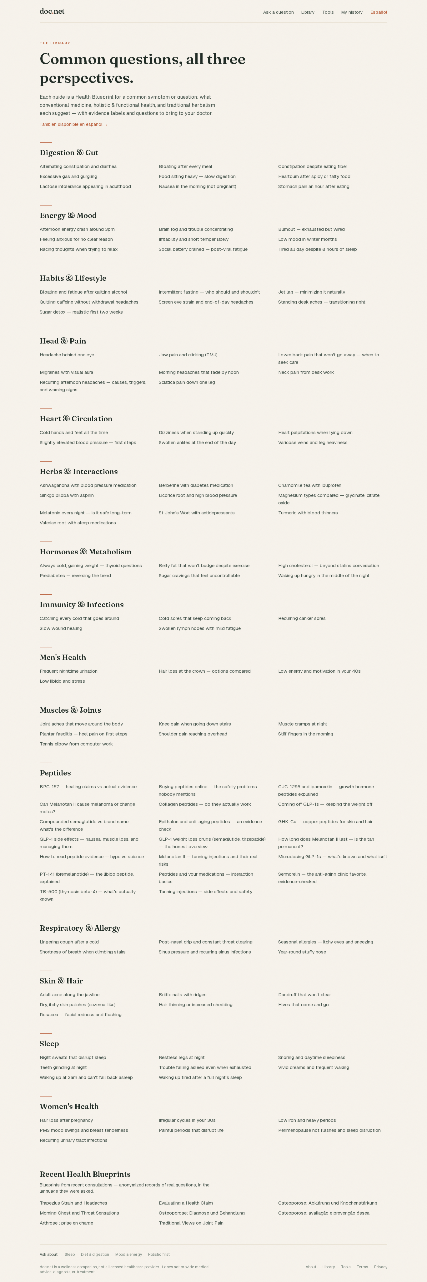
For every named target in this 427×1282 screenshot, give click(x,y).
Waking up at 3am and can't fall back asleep (86, 1077)
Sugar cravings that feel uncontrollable (199, 575)
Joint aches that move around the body (81, 724)
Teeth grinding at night (63, 1067)
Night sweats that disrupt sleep (73, 1057)
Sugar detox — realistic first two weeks (81, 312)
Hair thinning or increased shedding (196, 1004)
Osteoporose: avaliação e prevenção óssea (323, 1213)
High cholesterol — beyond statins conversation (328, 565)
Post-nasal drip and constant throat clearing (206, 942)
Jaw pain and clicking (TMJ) (188, 355)
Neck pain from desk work (306, 372)
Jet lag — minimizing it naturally (311, 292)
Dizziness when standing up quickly (196, 432)
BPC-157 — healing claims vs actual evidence (88, 786)
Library (308, 12)
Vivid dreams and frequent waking (313, 1067)
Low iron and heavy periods (307, 1120)
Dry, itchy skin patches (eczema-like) (78, 1004)
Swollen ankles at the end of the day (197, 442)
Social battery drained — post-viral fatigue (203, 249)
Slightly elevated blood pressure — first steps (88, 442)
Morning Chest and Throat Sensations (79, 1213)
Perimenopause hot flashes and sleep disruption (329, 1130)
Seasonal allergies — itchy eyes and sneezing (325, 942)
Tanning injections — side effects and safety (205, 891)
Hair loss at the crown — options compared (205, 671)
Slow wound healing (61, 628)
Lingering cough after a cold (69, 942)
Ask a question (278, 12)
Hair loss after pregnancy (66, 1120)
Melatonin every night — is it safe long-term (86, 513)
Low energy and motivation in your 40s (319, 671)
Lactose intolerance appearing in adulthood (85, 186)
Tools (328, 12)
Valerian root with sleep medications (78, 523)
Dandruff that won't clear (304, 994)
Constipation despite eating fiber (312, 166)
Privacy (380, 1267)
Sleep (70, 1254)
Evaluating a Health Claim (186, 1203)
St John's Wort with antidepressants (197, 513)
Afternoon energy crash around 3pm (77, 229)
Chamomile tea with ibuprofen (309, 485)
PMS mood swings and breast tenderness (84, 1130)
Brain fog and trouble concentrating (196, 229)
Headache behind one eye (67, 355)
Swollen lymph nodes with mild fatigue (200, 628)
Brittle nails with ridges (183, 994)
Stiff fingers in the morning (305, 734)
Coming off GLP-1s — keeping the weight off (325, 804)
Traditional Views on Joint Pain (191, 1223)
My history (352, 12)
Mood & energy (128, 1254)
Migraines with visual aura (66, 372)
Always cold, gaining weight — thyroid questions (91, 565)
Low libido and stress (62, 681)
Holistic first (159, 1254)
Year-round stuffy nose (302, 952)
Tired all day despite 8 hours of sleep (317, 249)
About (311, 1267)
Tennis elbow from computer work (76, 744)
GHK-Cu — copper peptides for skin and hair (325, 821)
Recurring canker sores (302, 618)
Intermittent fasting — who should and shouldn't (209, 292)
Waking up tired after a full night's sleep (200, 1077)
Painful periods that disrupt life (191, 1130)
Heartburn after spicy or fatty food (314, 176)
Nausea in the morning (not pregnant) (197, 186)
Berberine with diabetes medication (196, 485)
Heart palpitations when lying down (315, 432)
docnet (52, 11)
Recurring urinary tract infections (74, 1140)
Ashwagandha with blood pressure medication (88, 485)
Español (378, 12)
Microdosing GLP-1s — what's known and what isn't (332, 856)
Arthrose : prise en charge (66, 1223)
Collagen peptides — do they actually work (205, 804)
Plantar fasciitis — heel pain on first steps (84, 734)
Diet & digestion (95, 1254)
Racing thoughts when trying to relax (79, 249)
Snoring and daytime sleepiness (311, 1057)
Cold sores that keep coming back (195, 618)
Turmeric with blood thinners (308, 513)
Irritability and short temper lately (194, 239)
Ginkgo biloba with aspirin (67, 495)
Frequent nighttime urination (69, 671)
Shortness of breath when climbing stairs (83, 952)
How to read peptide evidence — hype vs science (92, 856)
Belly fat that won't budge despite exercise (204, 565)
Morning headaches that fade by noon (199, 372)
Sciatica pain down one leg (187, 382)
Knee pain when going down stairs (195, 724)
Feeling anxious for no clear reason (76, 239)
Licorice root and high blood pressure (198, 495)
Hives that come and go (303, 1004)
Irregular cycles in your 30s (187, 1120)
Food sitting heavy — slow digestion (197, 176)
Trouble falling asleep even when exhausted (205, 1067)
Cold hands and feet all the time (74, 432)
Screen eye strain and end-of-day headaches (206, 302)
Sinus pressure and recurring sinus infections (205, 952)
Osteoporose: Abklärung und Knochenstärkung (327, 1203)
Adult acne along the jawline (69, 994)
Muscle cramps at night (302, 724)
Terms (362, 1267)
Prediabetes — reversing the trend (75, 575)
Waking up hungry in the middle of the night (323, 575)
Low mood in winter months (307, 239)
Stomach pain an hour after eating (313, 186)
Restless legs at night (182, 1057)
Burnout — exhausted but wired (311, 229)
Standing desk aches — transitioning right (321, 302)
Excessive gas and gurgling (68, 176)
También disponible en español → (74, 124)
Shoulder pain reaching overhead (193, 734)
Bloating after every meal (185, 166)
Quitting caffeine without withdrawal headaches (89, 302)
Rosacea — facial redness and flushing (81, 1014)
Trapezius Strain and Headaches (73, 1203)
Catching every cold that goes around (79, 618)
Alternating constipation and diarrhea (78, 166)
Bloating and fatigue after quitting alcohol (83, 292)
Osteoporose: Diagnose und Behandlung (202, 1213)
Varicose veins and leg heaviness (313, 442)
